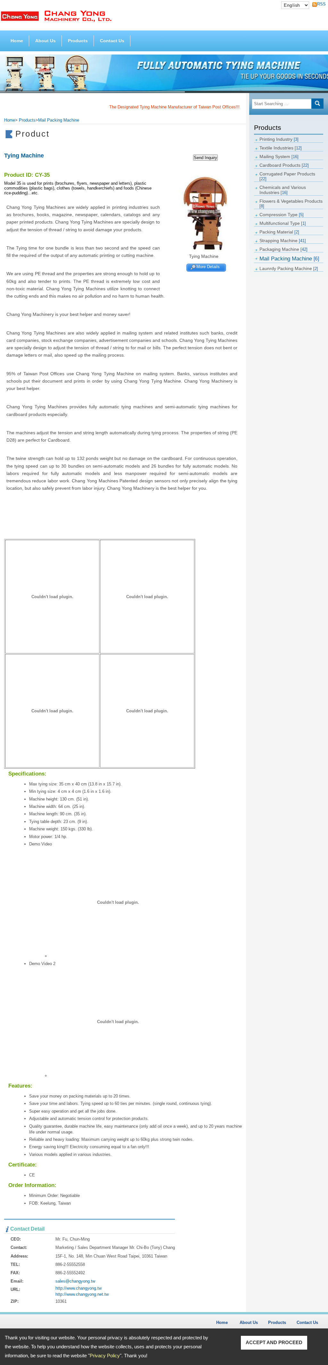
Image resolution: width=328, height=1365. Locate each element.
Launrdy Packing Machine (288, 268)
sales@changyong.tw (75, 1281)
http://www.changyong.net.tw (82, 1294)
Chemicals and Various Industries (282, 190)
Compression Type (281, 214)
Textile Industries (280, 147)
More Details (208, 266)
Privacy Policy (105, 1355)
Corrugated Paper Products (287, 176)
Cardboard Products (284, 165)
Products (78, 40)
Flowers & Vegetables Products (291, 203)
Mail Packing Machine (289, 258)
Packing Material (279, 231)
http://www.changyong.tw (78, 1288)
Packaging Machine (283, 249)
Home (17, 40)
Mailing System (279, 156)
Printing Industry (279, 139)
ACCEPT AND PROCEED (274, 1342)
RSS (319, 4)
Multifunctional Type (282, 223)
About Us (45, 40)
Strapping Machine (282, 240)
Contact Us (112, 40)
